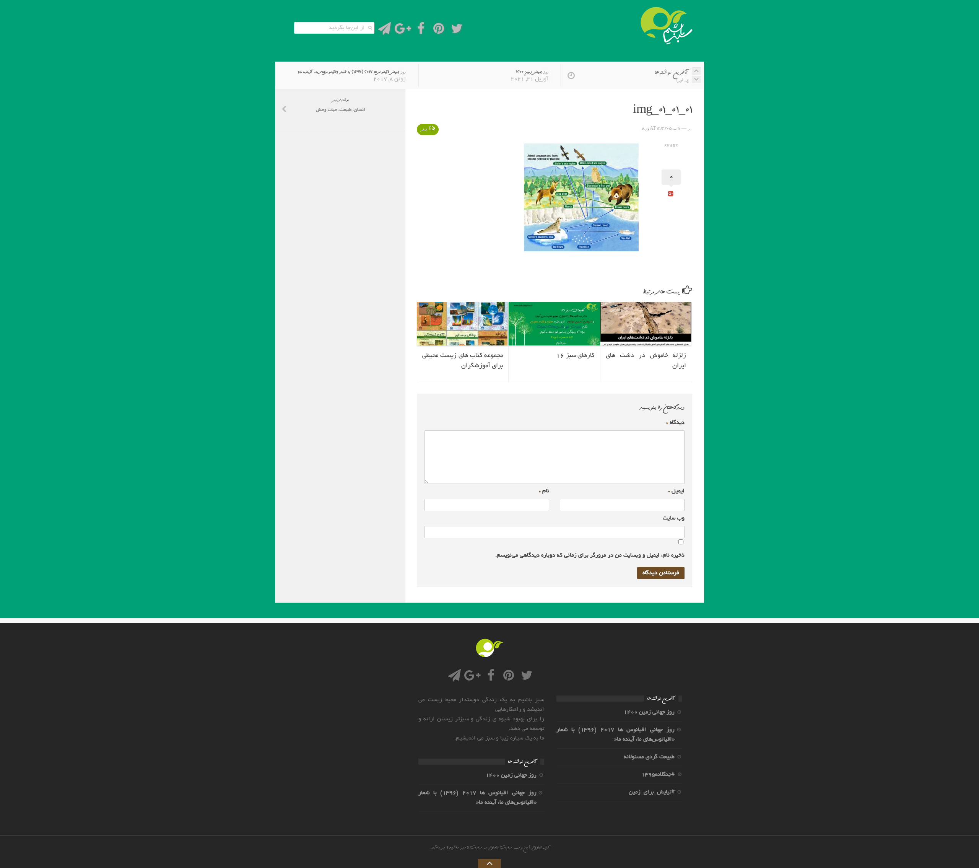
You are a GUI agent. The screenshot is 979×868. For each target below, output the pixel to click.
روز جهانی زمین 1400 (532, 72)
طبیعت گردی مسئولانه (649, 757)
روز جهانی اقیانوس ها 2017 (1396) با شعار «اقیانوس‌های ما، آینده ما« (352, 72)
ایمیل (676, 491)
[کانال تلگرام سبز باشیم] (384, 30)
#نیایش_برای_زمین (652, 792)
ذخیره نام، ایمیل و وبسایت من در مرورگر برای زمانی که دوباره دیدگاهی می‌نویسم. (590, 555)
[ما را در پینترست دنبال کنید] (439, 30)
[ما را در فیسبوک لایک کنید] (421, 30)
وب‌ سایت (674, 518)
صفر (424, 129)
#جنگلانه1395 (658, 775)
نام (544, 491)
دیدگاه (675, 423)
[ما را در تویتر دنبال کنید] (457, 30)
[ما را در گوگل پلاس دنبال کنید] (402, 30)
